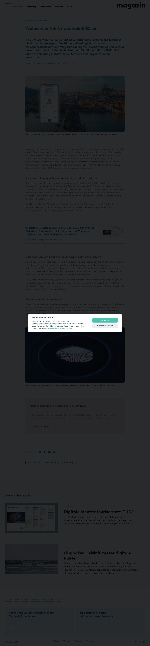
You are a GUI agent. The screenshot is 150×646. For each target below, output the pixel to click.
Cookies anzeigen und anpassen (60, 328)
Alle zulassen (105, 320)
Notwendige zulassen (105, 326)
